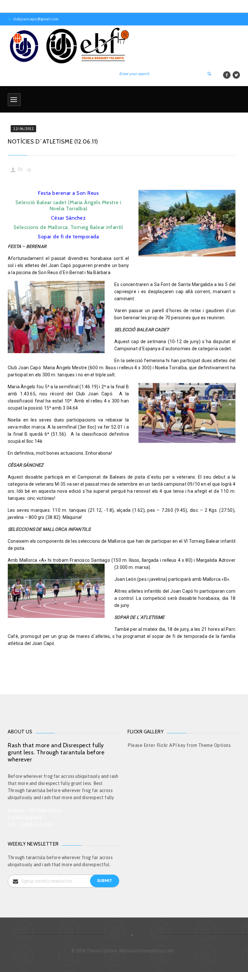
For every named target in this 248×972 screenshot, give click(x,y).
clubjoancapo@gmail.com (35, 19)
